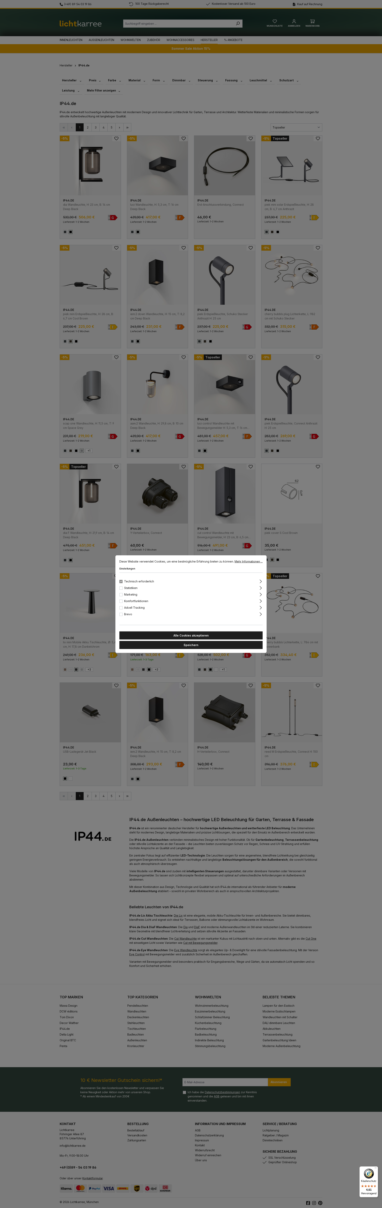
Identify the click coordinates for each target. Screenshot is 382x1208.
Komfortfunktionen (136, 601)
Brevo (128, 614)
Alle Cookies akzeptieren (191, 635)
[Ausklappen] (261, 580)
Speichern (191, 644)
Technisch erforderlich (139, 581)
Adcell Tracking (134, 607)
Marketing (130, 594)
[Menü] (375, 1168)
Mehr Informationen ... (249, 561)
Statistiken (130, 587)
